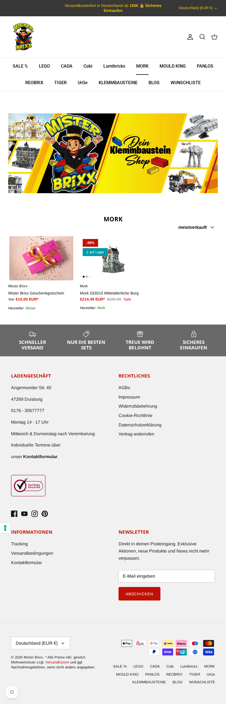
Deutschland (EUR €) (195, 8)
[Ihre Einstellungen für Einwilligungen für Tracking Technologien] (5, 528)
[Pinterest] (45, 514)
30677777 (34, 410)
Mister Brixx (33, 657)
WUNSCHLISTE (186, 82)
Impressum (129, 397)
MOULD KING (173, 66)
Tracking (19, 543)
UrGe (83, 82)
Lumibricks (114, 66)
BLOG (154, 82)
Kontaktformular (26, 562)
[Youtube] (24, 514)
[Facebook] (14, 514)
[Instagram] (34, 514)
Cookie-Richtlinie (135, 415)
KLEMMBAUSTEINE (118, 82)
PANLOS (205, 66)
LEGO (44, 66)
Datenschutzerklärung (140, 425)
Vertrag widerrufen (136, 434)
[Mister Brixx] (23, 37)
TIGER (60, 82)
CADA (66, 66)
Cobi (88, 66)
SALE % (20, 66)
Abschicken (139, 594)
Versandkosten (57, 662)
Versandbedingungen (32, 553)
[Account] (189, 37)
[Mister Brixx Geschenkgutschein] (41, 258)
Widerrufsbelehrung (138, 406)
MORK (142, 66)
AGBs (124, 387)
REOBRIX (34, 82)
